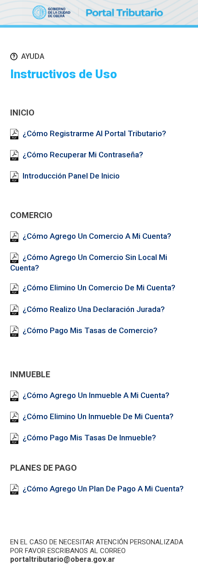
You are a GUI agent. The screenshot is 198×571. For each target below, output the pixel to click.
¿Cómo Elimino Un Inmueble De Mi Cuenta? (98, 416)
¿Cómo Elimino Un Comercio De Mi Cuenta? (99, 287)
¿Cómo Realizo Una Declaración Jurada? (94, 309)
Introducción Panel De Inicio (71, 175)
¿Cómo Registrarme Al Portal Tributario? (94, 133)
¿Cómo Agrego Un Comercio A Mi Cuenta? (97, 236)
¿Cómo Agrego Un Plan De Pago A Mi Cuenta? (103, 488)
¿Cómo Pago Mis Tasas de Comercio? (90, 330)
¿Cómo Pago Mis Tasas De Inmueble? (89, 437)
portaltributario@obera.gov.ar (62, 559)
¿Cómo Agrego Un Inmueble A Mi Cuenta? (96, 395)
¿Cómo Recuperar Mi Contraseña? (83, 154)
